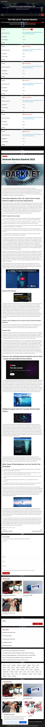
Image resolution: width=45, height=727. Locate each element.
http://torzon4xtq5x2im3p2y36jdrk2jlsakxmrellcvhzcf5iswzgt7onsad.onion (32, 67)
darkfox (13, 667)
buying (4, 667)
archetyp (19, 665)
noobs (24, 671)
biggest (29, 665)
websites (5, 676)
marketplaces (5, 671)
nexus (20, 671)
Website (4, 565)
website (39, 673)
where (9, 676)
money (16, 671)
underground (24, 673)
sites (16, 673)
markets (10, 527)
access (8, 665)
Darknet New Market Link (37, 530)
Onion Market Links (38, 721)
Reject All (15, 722)
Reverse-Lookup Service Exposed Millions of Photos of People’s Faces (17, 657)
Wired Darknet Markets (7, 645)
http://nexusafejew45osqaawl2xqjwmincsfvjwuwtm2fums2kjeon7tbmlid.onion (32, 33)
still (19, 673)
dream (33, 667)
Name (3, 556)
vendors (30, 673)
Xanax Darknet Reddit (33, 587)
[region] (15, 719)
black (38, 665)
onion (28, 671)
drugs (37, 667)
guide (18, 669)
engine (4, 669)
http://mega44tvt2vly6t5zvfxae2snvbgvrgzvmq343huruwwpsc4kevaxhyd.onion (32, 135)
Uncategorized (5, 156)
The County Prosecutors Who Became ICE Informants (13, 650)
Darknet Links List (29, 721)
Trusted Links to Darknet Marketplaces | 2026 (22, 6)
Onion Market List (24, 725)
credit (8, 667)
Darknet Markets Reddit (7, 530)
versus (35, 673)
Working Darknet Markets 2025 (12, 587)
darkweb (23, 667)
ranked (13, 527)
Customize (8, 722)
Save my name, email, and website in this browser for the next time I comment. (19, 570)
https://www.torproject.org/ (35, 22)
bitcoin (33, 665)
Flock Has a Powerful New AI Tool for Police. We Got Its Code (15, 659)
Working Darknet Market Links (12, 605)
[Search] (39, 15)
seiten (12, 673)
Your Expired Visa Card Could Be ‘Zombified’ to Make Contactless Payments (18, 653)
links (27, 669)
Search (4, 620)
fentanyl (13, 669)
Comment (4, 540)
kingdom (22, 669)
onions (32, 671)
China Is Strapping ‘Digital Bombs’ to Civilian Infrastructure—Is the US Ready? (18, 655)
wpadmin (4, 162)
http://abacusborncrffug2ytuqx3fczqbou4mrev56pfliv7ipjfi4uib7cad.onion (32, 50)
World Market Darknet (7, 642)
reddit (4, 673)
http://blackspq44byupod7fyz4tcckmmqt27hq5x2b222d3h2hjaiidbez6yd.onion (32, 118)
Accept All (23, 722)
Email (3, 561)
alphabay (13, 665)
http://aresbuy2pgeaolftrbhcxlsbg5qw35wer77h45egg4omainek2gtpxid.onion (32, 84)
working (14, 676)
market (30, 669)
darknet (6, 527)
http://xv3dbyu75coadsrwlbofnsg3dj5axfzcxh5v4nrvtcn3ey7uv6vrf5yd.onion (32, 101)
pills (40, 671)
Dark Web (42, 15)
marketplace (36, 669)
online (37, 671)
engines (8, 669)
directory (28, 667)
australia (24, 665)
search (8, 673)
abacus (4, 665)
